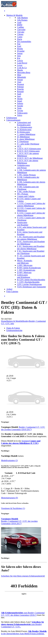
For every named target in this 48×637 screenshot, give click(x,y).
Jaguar (20, 53)
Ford (19, 46)
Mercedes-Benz (23, 72)
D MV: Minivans (24, 272)
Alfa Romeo (22, 20)
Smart (19, 101)
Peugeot (20, 84)
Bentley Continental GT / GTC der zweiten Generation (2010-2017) (23, 428)
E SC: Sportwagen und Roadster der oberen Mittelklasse (31, 247)
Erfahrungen (11, 118)
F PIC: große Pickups (26, 191)
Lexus (19, 65)
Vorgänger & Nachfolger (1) (13, 508)
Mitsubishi (21, 77)
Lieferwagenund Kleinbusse (23, 276)
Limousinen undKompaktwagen (24, 123)
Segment (20, 442)
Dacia (19, 39)
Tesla (19, 108)
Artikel (9, 289)
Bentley (25, 321)
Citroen (20, 34)
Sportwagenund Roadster (22, 223)
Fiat (18, 44)
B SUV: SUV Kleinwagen (28, 151)
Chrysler (20, 32)
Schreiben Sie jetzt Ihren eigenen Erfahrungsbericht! (23, 576)
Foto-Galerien (12, 291)
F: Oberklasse (23, 141)
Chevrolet (21, 29)
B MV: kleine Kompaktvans (29, 268)
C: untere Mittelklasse (26, 134)
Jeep (19, 56)
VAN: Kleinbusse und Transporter (31, 287)
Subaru (20, 103)
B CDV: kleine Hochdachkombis (31, 279)
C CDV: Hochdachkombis (28, 282)
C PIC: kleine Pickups (26, 175)
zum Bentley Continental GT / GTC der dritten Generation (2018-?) (23, 614)
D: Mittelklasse (23, 137)
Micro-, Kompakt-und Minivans (24, 261)
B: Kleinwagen (23, 132)
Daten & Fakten (13, 328)
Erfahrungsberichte (14, 330)
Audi (19, 22)
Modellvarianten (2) (9, 460)
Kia (18, 58)
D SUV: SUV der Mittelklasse (30, 158)
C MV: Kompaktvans (26, 270)
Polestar (20, 87)
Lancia (20, 60)
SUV (19, 146)
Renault (20, 91)
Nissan (20, 79)
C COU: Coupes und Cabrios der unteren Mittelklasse (31, 204)
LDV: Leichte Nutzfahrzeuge (29, 284)
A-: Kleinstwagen (24, 127)
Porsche (20, 89)
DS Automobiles (24, 41)
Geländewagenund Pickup (23, 166)
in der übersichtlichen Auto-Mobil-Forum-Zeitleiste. (24, 632)
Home (3, 321)
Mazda (20, 70)
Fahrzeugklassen (13, 120)
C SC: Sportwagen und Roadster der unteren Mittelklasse (31, 238)
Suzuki (20, 106)
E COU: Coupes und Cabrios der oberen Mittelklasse (31, 214)
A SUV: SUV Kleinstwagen (29, 149)
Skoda (19, 99)
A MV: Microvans (24, 265)
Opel (19, 82)
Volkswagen (22, 113)
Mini (19, 75)
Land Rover (22, 63)
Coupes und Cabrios (25, 196)
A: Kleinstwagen (24, 129)
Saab (19, 94)
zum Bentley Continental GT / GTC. (22, 624)
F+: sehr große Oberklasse (28, 144)
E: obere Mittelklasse (26, 139)
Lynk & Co (22, 68)
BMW (19, 25)
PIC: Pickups (22, 194)
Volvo (19, 115)
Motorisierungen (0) (9, 498)
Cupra (19, 37)
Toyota (20, 110)
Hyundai (20, 51)
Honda (20, 48)
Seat (19, 96)
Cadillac (20, 27)
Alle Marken (22, 18)
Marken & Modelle (14, 15)
